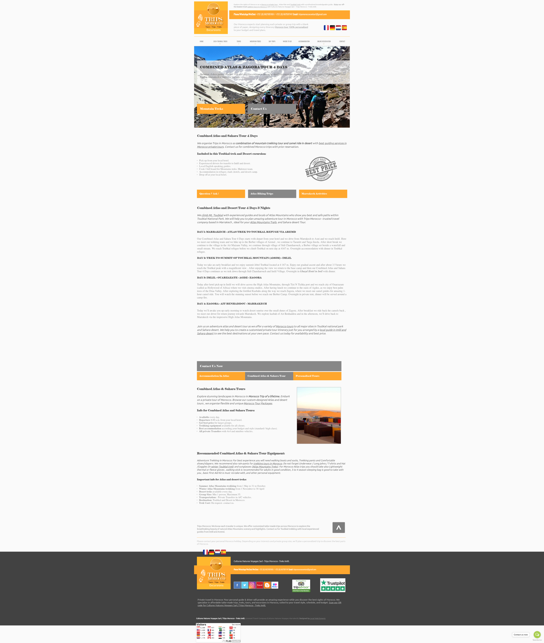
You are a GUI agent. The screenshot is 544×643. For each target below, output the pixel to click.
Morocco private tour (269, 4)
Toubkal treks (295, 4)
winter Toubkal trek (222, 466)
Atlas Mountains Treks (265, 466)
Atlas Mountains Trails (263, 222)
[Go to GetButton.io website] (537, 640)
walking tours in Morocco (257, 7)
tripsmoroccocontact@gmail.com (313, 14)
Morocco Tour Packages (258, 403)
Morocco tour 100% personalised (291, 26)
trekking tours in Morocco (267, 463)
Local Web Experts (318, 618)
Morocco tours (284, 326)
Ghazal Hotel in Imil (311, 271)
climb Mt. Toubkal (212, 215)
